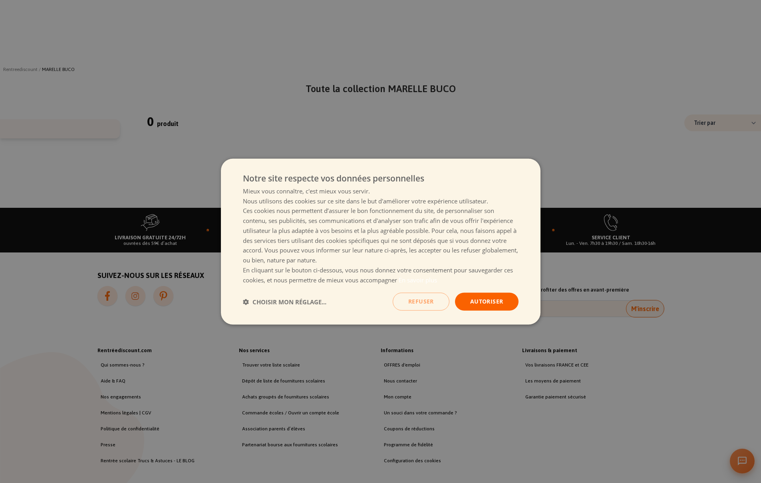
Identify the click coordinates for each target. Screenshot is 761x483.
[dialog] (380, 241)
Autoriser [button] (486, 301)
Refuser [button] (421, 301)
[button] (284, 301)
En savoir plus (418, 280)
